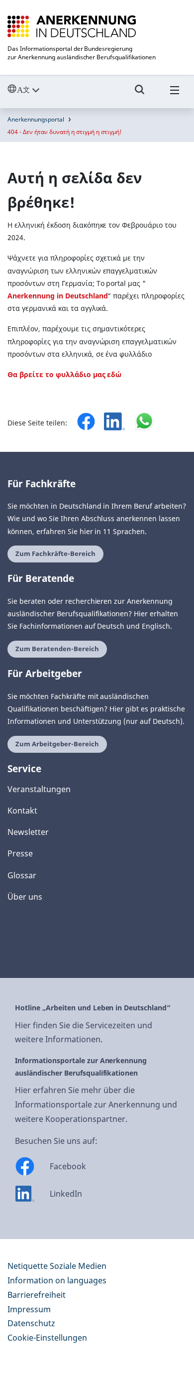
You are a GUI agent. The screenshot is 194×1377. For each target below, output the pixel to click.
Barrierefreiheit (36, 1294)
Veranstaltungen (39, 789)
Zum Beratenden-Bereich (57, 649)
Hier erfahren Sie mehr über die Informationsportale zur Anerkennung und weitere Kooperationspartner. (96, 1104)
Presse (20, 853)
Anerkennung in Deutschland (57, 295)
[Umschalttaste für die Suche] (140, 94)
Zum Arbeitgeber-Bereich (57, 744)
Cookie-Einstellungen (47, 1337)
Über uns (24, 896)
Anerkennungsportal (35, 119)
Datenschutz (31, 1323)
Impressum (29, 1309)
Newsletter (28, 831)
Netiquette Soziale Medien (56, 1265)
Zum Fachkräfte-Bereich (55, 554)
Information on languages (56, 1280)
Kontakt (22, 810)
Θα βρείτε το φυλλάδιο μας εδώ (64, 374)
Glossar (21, 875)
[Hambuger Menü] (175, 94)
